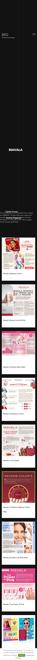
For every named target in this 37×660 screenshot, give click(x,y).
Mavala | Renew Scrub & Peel (14, 320)
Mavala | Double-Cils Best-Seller (15, 557)
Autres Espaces (13, 217)
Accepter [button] (21, 655)
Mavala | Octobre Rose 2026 (14, 367)
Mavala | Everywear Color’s (13, 414)
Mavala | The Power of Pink (13, 604)
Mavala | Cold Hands (11, 460)
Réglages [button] (18, 658)
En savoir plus (29, 655)
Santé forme (11, 211)
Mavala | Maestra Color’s (12, 273)
